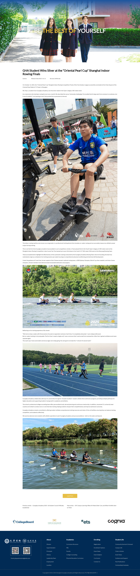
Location (49, 565)
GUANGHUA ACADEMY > (13, 59)
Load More (70, 496)
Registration (97, 544)
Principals (49, 551)
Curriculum (97, 558)
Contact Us (97, 561)
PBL (67, 547)
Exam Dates (97, 551)
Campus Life (118, 547)
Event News (38, 59)
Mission (49, 544)
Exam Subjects (98, 554)
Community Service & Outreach (124, 544)
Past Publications (120, 561)
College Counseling (71, 554)
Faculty (68, 551)
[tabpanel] (70, 31)
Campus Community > (28, 59)
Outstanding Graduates (122, 565)
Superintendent (51, 547)
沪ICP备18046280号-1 (90, 572)
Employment (50, 561)
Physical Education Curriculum (74, 558)
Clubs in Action (119, 551)
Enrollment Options (99, 547)
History (49, 554)
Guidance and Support (121, 558)
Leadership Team (51, 558)
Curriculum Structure (72, 544)
